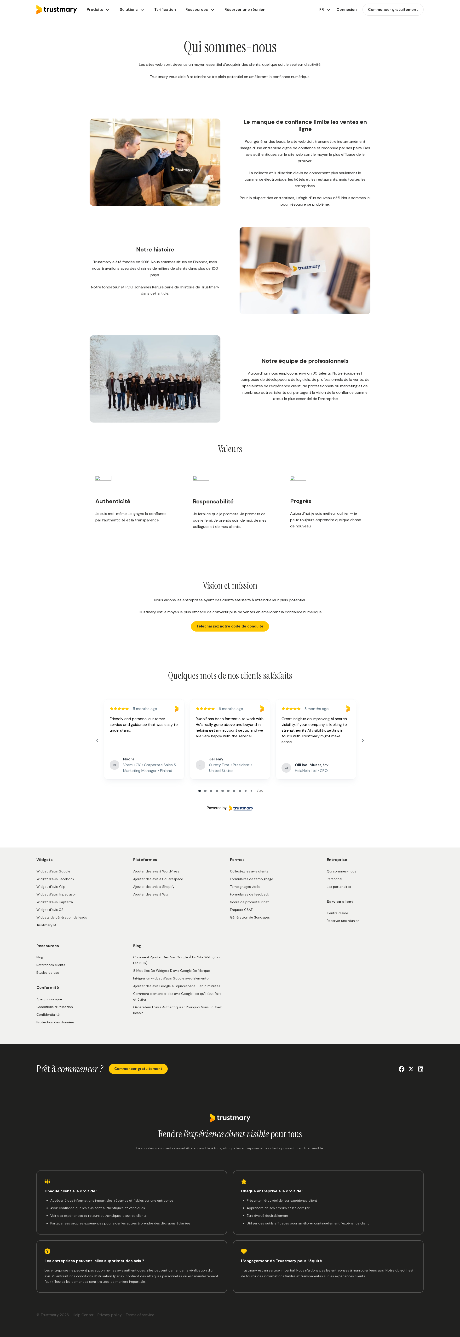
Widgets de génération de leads (61, 917)
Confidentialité (48, 1014)
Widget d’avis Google (53, 871)
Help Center (83, 1314)
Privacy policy (110, 1314)
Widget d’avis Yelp (50, 886)
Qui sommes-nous (341, 871)
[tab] (199, 791)
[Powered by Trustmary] (230, 808)
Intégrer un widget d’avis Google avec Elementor (171, 978)
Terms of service (140, 1314)
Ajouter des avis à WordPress (156, 871)
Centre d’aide (337, 913)
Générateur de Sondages (250, 917)
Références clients (50, 965)
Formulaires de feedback (249, 894)
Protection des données (55, 1022)
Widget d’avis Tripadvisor (56, 894)
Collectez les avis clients (249, 871)
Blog (39, 957)
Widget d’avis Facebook (55, 879)
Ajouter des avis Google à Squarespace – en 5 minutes (176, 986)
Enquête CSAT (241, 909)
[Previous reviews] (97, 740)
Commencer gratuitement (138, 1068)
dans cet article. (155, 293)
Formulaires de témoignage (251, 879)
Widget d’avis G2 (49, 909)
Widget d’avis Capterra (54, 902)
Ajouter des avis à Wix (150, 894)
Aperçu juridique (49, 999)
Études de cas (47, 972)
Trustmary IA (46, 925)
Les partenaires (339, 886)
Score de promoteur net (249, 902)
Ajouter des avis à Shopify (153, 886)
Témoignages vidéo (245, 886)
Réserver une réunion (343, 921)
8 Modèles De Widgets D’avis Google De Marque (171, 970)
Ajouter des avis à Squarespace (158, 879)
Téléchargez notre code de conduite (230, 626)
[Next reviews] (362, 740)
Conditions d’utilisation (54, 1007)
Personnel (334, 879)
